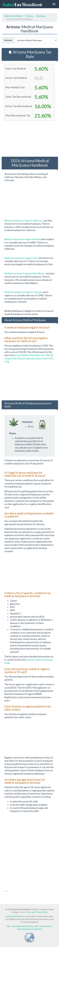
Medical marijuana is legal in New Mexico (24, 273)
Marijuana (41, 16)
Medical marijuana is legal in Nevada (22, 239)
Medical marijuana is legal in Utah (21, 258)
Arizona (29, 16)
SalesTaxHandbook (13, 16)
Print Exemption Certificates (29, 929)
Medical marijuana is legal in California (23, 220)
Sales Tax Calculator (43, 926)
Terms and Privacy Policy (36, 912)
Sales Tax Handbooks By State (19, 926)
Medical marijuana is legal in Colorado (23, 292)
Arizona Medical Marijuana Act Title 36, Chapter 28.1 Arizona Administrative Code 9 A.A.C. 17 (29, 358)
